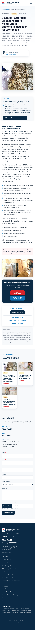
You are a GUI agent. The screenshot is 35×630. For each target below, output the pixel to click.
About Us (4, 589)
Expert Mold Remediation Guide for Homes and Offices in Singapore (9, 402)
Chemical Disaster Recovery (9, 577)
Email (4, 460)
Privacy (19, 622)
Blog (7, 9)
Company (4, 474)
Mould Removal (17, 312)
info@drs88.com (6, 552)
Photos (9, 503)
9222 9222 (6, 436)
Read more (6, 383)
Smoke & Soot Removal (8, 563)
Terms (15, 622)
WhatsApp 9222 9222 (9, 543)
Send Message (8, 512)
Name (4, 452)
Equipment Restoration (8, 575)
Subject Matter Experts (8, 592)
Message (5, 488)
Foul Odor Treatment (7, 572)
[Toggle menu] (31, 3)
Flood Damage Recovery (8, 566)
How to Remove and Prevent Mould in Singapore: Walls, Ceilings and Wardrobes (9, 378)
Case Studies (5, 601)
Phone (3, 467)
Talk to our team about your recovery (15, 117)
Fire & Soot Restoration (8, 560)
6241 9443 (7, 429)
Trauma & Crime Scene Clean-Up (11, 580)
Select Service (6, 481)
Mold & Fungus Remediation (9, 569)
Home (3, 9)
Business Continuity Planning (10, 595)
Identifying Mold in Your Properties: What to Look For (25, 376)
